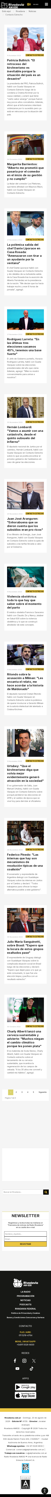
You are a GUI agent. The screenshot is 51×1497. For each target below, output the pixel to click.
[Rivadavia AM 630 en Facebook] (15, 1361)
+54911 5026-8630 (25, 1344)
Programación (25, 1296)
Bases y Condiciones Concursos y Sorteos (25, 1317)
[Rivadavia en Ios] (25, 1395)
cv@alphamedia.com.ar (36, 1453)
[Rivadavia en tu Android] (25, 1387)
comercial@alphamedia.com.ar (30, 1449)
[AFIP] (25, 1468)
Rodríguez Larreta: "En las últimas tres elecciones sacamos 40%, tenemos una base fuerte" (24, 347)
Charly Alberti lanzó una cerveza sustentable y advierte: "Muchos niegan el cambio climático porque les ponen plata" (25, 1039)
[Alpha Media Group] (25, 1483)
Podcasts (25, 1304)
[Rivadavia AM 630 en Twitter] (34, 1361)
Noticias (25, 1300)
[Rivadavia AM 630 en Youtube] (17, 1368)
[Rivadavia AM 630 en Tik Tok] (32, 1368)
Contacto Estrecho (35, 55)
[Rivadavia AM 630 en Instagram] (24, 1361)
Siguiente (43, 1092)
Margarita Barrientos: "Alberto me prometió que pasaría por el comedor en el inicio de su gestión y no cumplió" (25, 171)
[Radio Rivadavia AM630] (12, 5)
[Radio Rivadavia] (25, 1282)
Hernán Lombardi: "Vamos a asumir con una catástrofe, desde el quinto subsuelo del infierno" (25, 434)
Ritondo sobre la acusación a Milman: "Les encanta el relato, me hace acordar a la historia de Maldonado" (25, 682)
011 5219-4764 (25, 1335)
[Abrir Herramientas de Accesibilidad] (44, 1490)
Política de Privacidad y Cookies (25, 1313)
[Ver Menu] (46, 4)
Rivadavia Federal (25, 1309)
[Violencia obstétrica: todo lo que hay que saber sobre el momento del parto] (25, 577)
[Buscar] (46, 1192)
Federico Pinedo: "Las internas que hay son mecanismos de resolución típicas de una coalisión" (25, 862)
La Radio (25, 1292)
